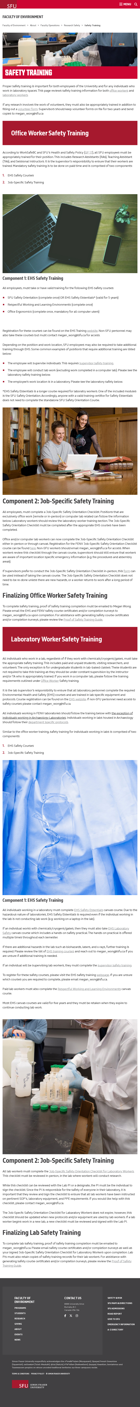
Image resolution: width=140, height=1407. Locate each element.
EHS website (77, 699)
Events (18, 1334)
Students (20, 1313)
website (92, 331)
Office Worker (50, 681)
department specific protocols (48, 722)
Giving (18, 1323)
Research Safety (72, 25)
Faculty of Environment (23, 16)
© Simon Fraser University (58, 1373)
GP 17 (88, 152)
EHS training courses (60, 951)
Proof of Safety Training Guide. (83, 619)
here (33, 548)
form (127, 571)
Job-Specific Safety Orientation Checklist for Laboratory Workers (91, 1171)
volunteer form (28, 109)
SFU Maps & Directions (120, 1303)
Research (20, 1318)
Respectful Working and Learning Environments (89, 989)
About (33, 25)
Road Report (115, 1313)
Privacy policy (37, 1373)
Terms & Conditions (20, 1373)
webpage (103, 975)
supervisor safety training (114, 965)
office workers (119, 90)
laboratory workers (15, 95)
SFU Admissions (116, 1308)
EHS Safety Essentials (88, 910)
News (17, 1339)
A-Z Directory (115, 1329)
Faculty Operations (50, 25)
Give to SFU (114, 1319)
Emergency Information (121, 1324)
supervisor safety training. (96, 363)
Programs (20, 1307)
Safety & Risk (115, 1297)
